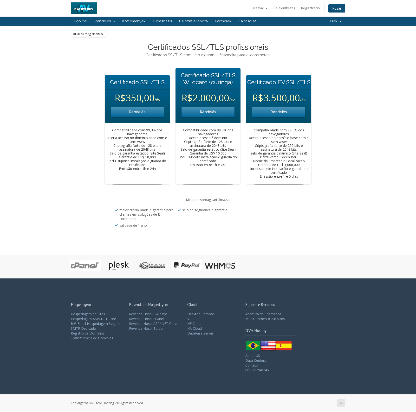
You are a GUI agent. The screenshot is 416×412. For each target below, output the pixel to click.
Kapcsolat (247, 21)
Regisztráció (310, 8)
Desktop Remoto (200, 314)
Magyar (258, 8)
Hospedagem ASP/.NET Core (93, 318)
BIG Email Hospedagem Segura (95, 323)
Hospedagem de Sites (88, 314)
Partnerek (223, 21)
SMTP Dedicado (83, 328)
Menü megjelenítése (90, 34)
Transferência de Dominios (92, 338)
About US (252, 355)
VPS (190, 318)
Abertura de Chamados (263, 314)
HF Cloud (194, 323)
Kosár (336, 8)
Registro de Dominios (88, 333)
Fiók (334, 21)
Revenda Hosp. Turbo (146, 328)
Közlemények (133, 21)
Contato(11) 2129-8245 (257, 367)
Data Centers (255, 360)
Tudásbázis (162, 21)
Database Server (200, 333)
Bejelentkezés (284, 8)
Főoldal (80, 21)
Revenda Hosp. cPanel (146, 318)
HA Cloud (194, 328)
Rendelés (104, 21)
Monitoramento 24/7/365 (265, 318)
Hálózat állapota (193, 21)
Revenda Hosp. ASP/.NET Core (153, 323)
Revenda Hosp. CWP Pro (148, 314)
